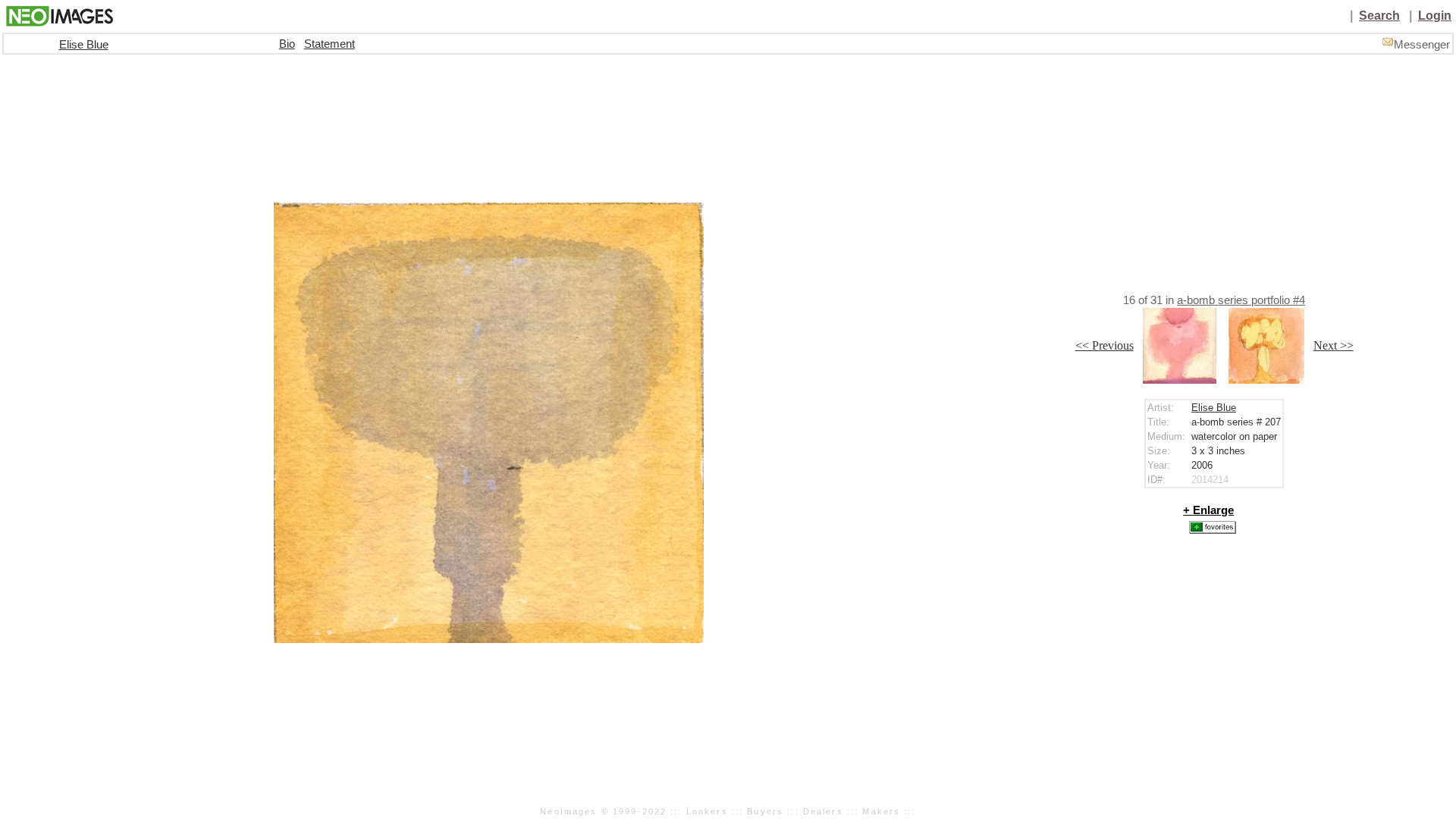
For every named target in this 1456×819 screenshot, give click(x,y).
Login (1434, 15)
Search (1379, 15)
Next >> (1333, 345)
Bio (287, 44)
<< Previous (1104, 345)
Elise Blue (83, 45)
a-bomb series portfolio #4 (1241, 300)
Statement (329, 44)
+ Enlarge (1208, 510)
